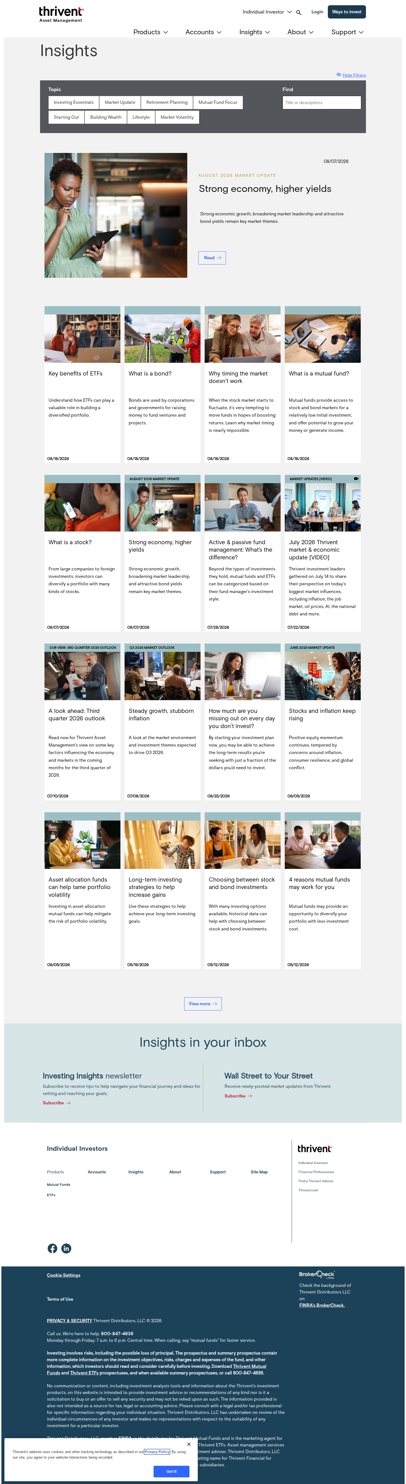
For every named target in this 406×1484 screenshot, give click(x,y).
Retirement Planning (167, 102)
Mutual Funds (58, 1185)
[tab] (152, 32)
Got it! (172, 1471)
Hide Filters (354, 75)
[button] (290, 11)
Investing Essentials (74, 102)
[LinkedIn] (66, 1248)
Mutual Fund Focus (218, 102)
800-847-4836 (117, 1333)
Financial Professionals (316, 1172)
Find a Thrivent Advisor (316, 1181)
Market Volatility (177, 117)
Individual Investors (313, 1163)
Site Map (259, 1172)
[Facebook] (52, 1248)
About (175, 1172)
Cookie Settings (63, 1275)
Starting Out (66, 117)
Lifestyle (141, 117)
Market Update (120, 102)
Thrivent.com (308, 1190)
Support (218, 1172)
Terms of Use (60, 1299)
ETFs (51, 1195)
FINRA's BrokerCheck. (322, 1305)
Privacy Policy (157, 1452)
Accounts (97, 1172)
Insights (135, 1172)
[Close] (189, 1444)
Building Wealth (106, 117)
